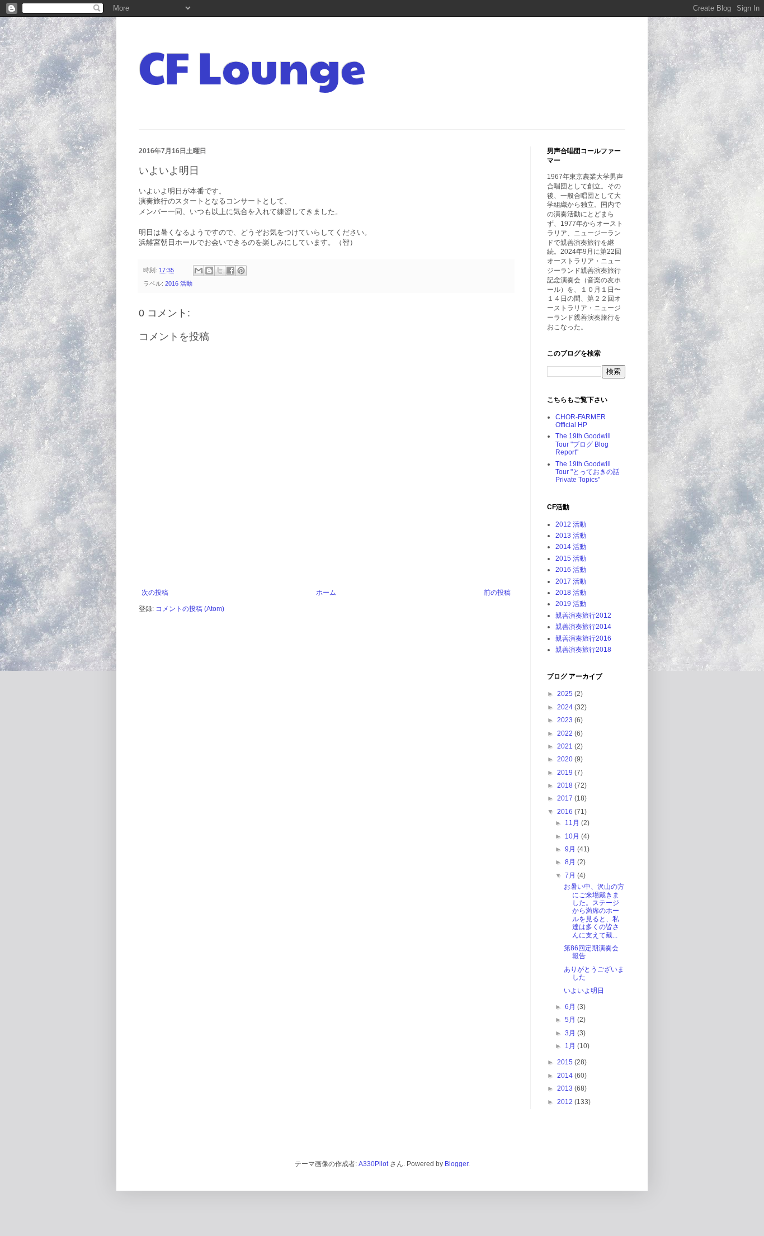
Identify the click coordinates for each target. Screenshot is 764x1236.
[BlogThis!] (209, 270)
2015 (565, 1062)
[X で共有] (219, 270)
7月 (571, 875)
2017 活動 (570, 581)
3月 (571, 1033)
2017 (565, 798)
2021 (565, 746)
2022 (565, 733)
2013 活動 (570, 535)
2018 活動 (570, 592)
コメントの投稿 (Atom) (189, 609)
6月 (571, 1007)
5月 (571, 1020)
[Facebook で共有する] (230, 270)
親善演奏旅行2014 (583, 627)
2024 (565, 707)
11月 (573, 823)
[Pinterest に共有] (241, 270)
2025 (565, 694)
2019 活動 (570, 604)
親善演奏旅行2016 (583, 638)
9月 (571, 849)
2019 (565, 772)
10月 (573, 836)
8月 (571, 862)
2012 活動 (570, 524)
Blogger (456, 1164)
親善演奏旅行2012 (583, 615)
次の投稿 (155, 592)
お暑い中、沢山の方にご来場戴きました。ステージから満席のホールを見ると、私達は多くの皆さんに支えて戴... (594, 911)
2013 (565, 1088)
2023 (565, 720)
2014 (565, 1075)
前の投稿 (497, 592)
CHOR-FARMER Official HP (580, 421)
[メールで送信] (198, 270)
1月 (571, 1046)
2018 (565, 785)
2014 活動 (570, 547)
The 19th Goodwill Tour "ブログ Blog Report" (583, 444)
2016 (565, 812)
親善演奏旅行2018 (583, 649)
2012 (565, 1102)
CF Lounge (252, 66)
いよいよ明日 (584, 991)
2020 (565, 759)
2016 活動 (178, 283)
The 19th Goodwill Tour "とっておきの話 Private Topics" (587, 472)
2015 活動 (570, 558)
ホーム (326, 592)
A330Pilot (373, 1164)
